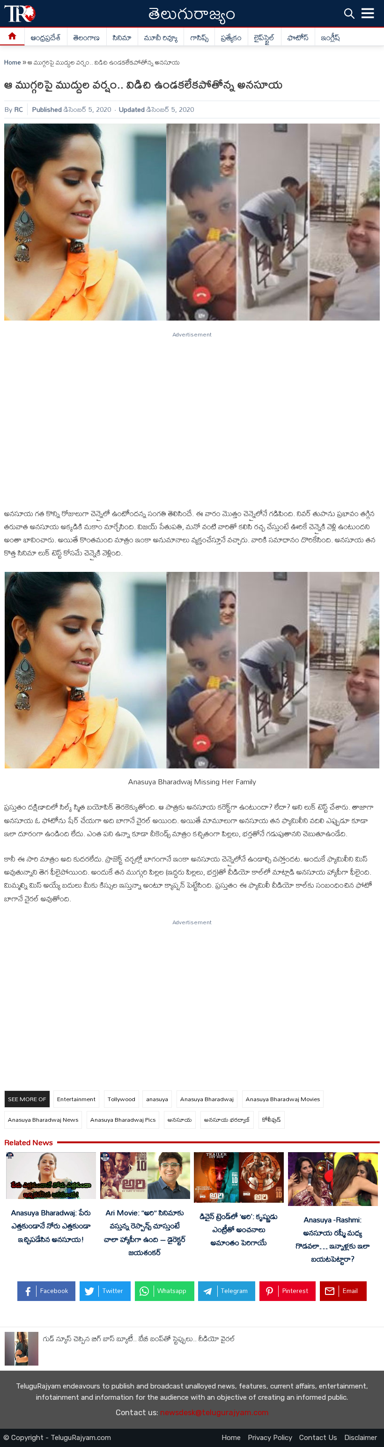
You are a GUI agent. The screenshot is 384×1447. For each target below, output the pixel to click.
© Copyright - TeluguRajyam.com (57, 1437)
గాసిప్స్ (199, 37)
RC (18, 109)
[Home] (12, 37)
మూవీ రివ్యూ (160, 37)
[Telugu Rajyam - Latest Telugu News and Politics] (20, 13)
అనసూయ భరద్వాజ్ (227, 1119)
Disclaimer (360, 1437)
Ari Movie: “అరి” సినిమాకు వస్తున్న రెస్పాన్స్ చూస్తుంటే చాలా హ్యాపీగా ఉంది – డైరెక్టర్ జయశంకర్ (145, 1232)
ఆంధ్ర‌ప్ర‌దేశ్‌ (46, 37)
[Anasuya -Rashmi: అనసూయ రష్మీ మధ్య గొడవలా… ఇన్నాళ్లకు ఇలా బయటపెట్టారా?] (333, 1181)
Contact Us (318, 1437)
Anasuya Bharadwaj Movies (283, 1099)
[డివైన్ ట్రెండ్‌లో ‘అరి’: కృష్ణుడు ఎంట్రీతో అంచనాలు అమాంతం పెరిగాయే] (239, 1179)
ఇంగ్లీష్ (330, 37)
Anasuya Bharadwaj (207, 1099)
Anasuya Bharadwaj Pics (122, 1119)
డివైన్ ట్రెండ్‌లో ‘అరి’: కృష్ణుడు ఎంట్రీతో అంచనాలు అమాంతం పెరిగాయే (239, 1229)
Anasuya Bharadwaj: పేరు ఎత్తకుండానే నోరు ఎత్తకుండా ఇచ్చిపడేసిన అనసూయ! (51, 1225)
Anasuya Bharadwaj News (43, 1119)
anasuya (157, 1099)
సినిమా (122, 37)
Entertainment (76, 1099)
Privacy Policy (270, 1437)
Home (12, 62)
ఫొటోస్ (298, 37)
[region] (192, 415)
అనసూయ (180, 1119)
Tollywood (121, 1099)
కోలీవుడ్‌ (271, 1119)
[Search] (349, 13)
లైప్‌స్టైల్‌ (264, 37)
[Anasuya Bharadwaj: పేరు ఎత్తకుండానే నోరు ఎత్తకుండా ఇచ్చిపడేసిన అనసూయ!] (51, 1177)
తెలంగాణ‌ (87, 37)
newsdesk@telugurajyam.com (214, 1412)
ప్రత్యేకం (231, 37)
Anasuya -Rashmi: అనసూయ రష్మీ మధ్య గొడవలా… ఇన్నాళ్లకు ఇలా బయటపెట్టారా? (333, 1239)
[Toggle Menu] (368, 13)
